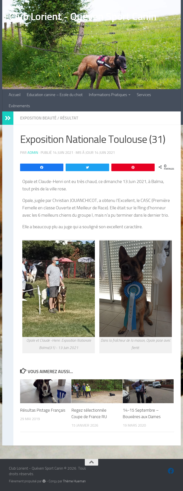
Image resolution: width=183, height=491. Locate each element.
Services (144, 94)
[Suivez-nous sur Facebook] (171, 471)
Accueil (15, 94)
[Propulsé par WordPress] (44, 481)
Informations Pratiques (108, 94)
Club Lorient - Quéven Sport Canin (83, 16)
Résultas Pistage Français (42, 410)
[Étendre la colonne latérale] (7, 118)
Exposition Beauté (38, 118)
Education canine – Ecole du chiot (55, 94)
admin (32, 152)
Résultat (69, 118)
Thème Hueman (74, 481)
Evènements (19, 105)
